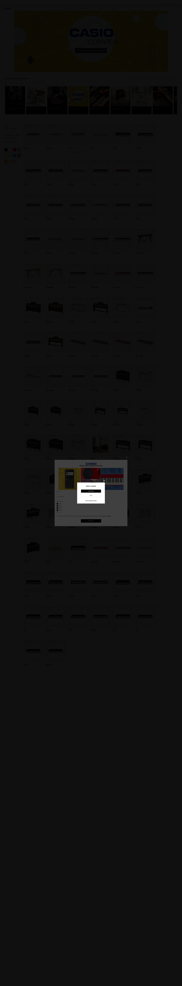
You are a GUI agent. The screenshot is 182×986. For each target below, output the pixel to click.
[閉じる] (104, 481)
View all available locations (91, 500)
